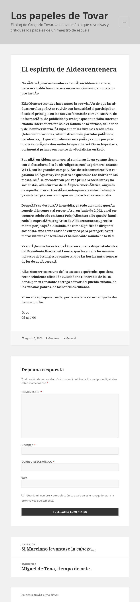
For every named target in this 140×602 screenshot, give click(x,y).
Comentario (32, 392)
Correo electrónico (38, 461)
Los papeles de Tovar (59, 15)
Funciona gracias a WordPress (40, 594)
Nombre (29, 445)
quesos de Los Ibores (92, 175)
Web (25, 478)
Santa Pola (63, 215)
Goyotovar (54, 338)
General (71, 338)
